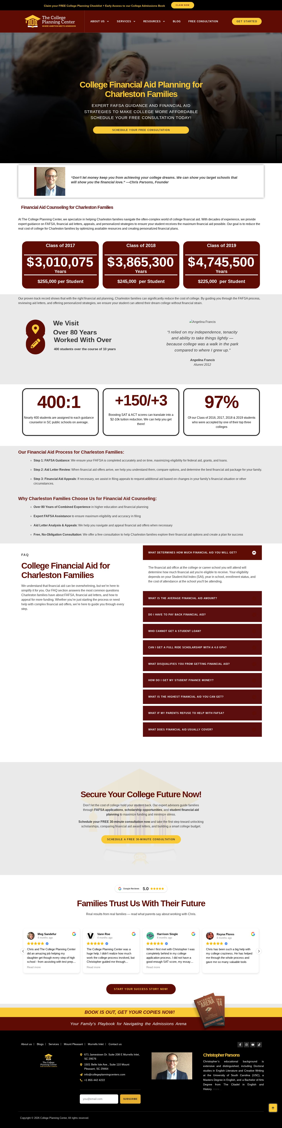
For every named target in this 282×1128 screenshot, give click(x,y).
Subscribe (130, 1099)
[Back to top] (273, 1108)
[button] (202, 552)
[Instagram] (246, 1044)
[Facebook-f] (240, 1044)
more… (217, 1089)
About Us (97, 21)
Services (124, 21)
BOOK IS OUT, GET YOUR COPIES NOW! (130, 1012)
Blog (177, 21)
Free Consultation (203, 21)
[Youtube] (253, 1044)
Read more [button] (34, 967)
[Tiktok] (259, 1044)
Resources (152, 21)
